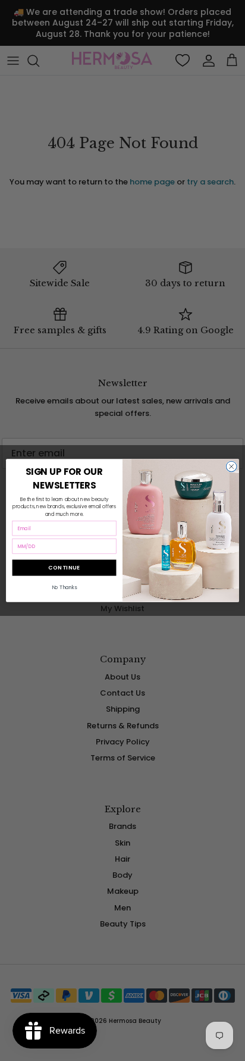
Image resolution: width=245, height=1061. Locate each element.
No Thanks (64, 587)
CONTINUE (64, 568)
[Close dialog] (231, 466)
